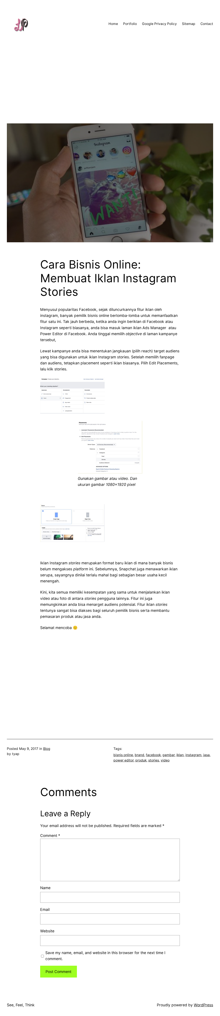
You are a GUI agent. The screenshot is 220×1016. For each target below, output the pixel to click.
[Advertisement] (110, 93)
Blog (46, 749)
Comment (50, 835)
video (165, 760)
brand (139, 755)
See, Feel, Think (21, 1005)
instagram (193, 755)
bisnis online (123, 755)
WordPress (203, 1005)
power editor (123, 760)
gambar (168, 755)
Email (45, 909)
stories (153, 760)
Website (47, 931)
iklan (180, 755)
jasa (206, 755)
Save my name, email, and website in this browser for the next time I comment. (105, 955)
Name (45, 888)
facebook (153, 755)
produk (141, 760)
